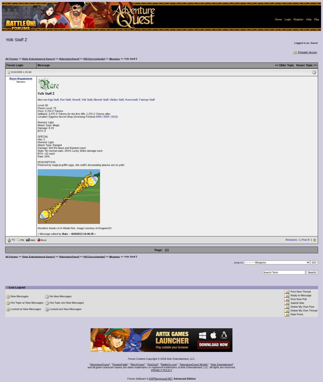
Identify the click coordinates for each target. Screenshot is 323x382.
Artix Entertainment (222, 364)
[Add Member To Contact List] (30, 239)
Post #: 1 (307, 239)
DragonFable (120, 364)
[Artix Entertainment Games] (38, 59)
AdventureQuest (99, 364)
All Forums (11, 59)
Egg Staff (53, 99)
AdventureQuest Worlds (194, 364)
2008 (98, 116)
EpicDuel (153, 364)
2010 (114, 116)
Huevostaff (131, 99)
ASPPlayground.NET (161, 378)
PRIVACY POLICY (161, 370)
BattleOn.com (169, 364)
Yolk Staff (87, 99)
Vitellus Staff (117, 99)
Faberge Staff (147, 99)
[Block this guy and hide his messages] (41, 239)
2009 (106, 116)
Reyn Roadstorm (20, 78)
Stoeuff (76, 99)
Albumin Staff (100, 99)
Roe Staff (65, 99)
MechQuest (137, 364)
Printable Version (307, 52)
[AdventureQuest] (69, 59)
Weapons (114, 59)
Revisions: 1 (293, 239)
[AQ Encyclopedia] (94, 59)
